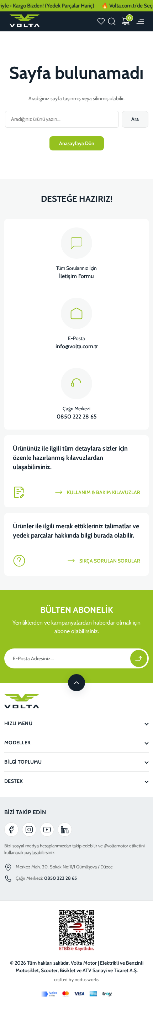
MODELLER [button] (17, 742)
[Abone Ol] (138, 658)
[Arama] (111, 21)
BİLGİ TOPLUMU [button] (23, 762)
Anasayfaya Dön (76, 143)
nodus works (87, 979)
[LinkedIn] (65, 829)
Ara (135, 119)
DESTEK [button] (13, 781)
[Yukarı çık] (76, 682)
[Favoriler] (101, 21)
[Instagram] (29, 829)
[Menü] (140, 21)
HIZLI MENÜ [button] (18, 723)
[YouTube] (47, 829)
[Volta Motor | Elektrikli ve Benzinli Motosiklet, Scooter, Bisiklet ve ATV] (24, 20)
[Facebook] (11, 829)
